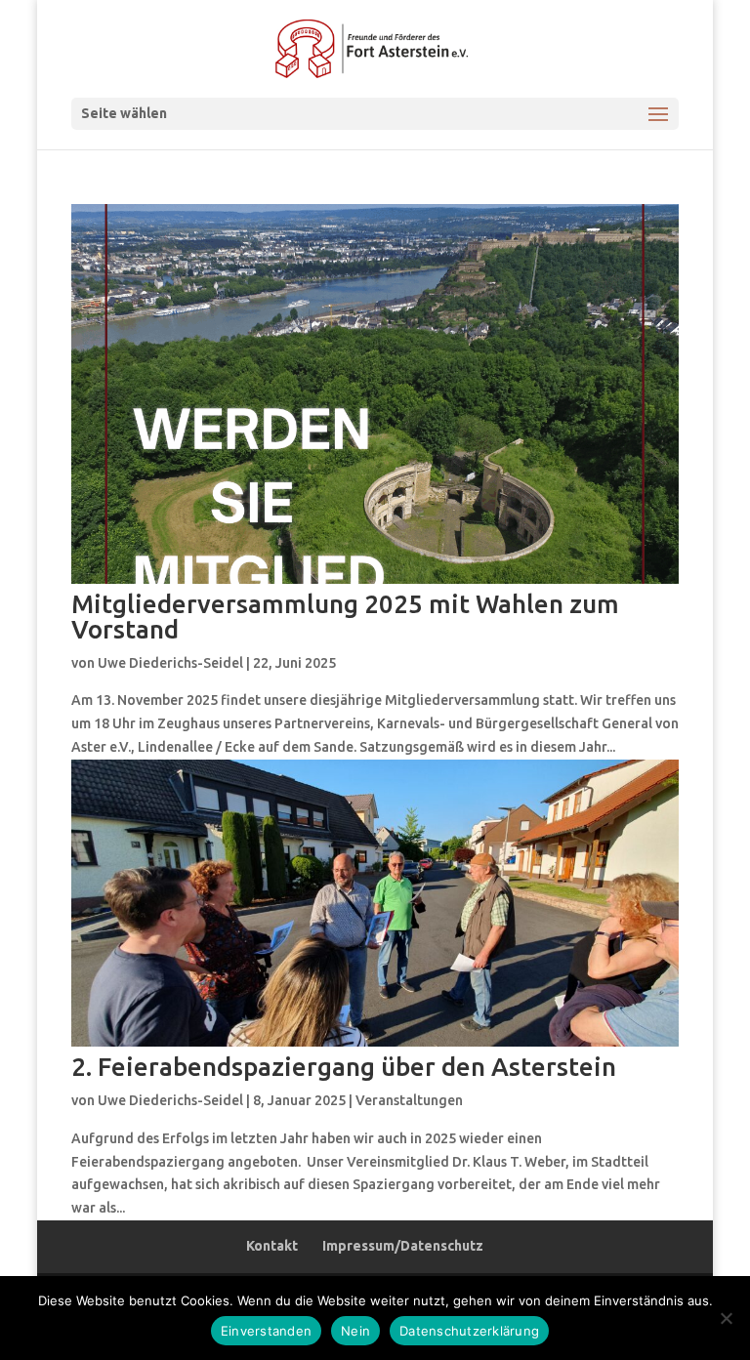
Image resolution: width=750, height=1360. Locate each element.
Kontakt (272, 1246)
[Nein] (725, 1318)
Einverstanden (266, 1331)
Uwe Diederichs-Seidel (170, 663)
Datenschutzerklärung (469, 1331)
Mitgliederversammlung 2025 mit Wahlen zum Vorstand (345, 616)
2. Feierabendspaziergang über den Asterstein (343, 1066)
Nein (355, 1331)
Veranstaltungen (409, 1100)
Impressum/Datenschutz (402, 1246)
